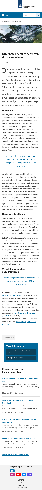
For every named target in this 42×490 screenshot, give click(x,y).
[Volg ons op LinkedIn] (12, 471)
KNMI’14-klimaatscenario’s (12, 295)
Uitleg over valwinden (15, 358)
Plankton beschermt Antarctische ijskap (18, 438)
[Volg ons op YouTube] (18, 474)
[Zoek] (38, 15)
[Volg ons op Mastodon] (30, 474)
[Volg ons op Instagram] (12, 474)
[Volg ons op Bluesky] (24, 474)
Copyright (21, 480)
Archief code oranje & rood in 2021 (20, 351)
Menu (7, 15)
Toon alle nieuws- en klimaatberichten (15, 455)
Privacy (21, 482)
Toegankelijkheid (21, 488)
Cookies (21, 485)
